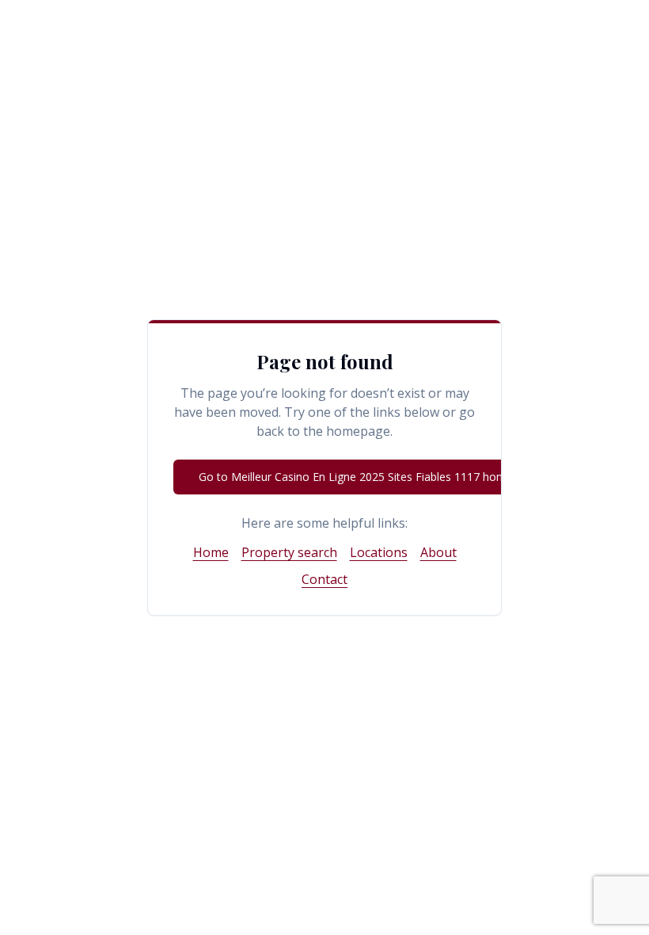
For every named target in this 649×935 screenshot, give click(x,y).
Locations (379, 552)
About (438, 552)
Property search (289, 552)
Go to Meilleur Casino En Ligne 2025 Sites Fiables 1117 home (356, 476)
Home (211, 552)
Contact (324, 579)
